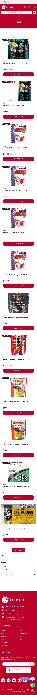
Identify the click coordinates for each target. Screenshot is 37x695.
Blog (21, 636)
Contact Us (23, 633)
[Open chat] (32, 679)
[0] (30, 7)
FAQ (21, 639)
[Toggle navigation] (35, 7)
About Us (23, 630)
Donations (4, 646)
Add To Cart (18, 74)
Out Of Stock (18, 159)
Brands (3, 636)
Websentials (20, 691)
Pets (2, 633)
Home (3, 630)
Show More (18, 550)
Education (4, 643)
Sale (2, 639)
